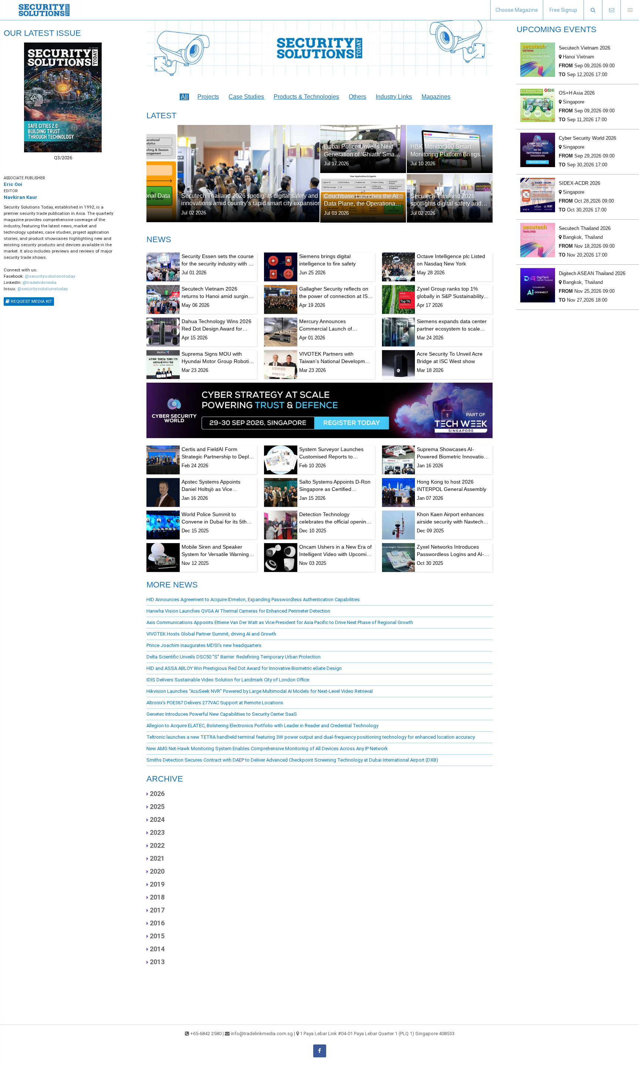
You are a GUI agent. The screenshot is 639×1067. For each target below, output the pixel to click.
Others (357, 97)
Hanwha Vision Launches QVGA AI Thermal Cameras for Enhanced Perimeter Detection (238, 611)
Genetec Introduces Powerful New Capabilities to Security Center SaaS (221, 714)
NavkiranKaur (20, 197)
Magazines (436, 97)
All (184, 97)
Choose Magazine (517, 10)
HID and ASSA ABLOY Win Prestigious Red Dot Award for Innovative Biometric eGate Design (244, 668)
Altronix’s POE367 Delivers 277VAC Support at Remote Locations (214, 702)
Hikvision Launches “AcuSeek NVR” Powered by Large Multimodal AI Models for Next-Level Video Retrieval (259, 691)
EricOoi (13, 184)
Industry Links (394, 97)
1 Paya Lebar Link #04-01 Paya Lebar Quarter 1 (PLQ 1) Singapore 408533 (377, 1033)
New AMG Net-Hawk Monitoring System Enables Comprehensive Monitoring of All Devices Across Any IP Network (267, 748)
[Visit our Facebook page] (319, 1050)
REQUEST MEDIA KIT (31, 301)
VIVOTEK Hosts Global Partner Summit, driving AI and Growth (211, 634)
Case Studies (246, 97)
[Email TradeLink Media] (611, 10)
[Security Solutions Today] (44, 10)
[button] (593, 10)
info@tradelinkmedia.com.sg (262, 1033)
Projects (208, 97)
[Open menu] (630, 10)
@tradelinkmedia (40, 282)
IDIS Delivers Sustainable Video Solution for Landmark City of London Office (227, 679)
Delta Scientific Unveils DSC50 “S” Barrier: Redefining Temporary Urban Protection (233, 657)
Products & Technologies (306, 97)
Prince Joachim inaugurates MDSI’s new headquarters (203, 645)
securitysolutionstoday (52, 276)
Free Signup (563, 10)
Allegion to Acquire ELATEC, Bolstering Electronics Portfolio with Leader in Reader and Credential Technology (262, 725)
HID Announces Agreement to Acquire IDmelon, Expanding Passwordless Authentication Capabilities (253, 599)
